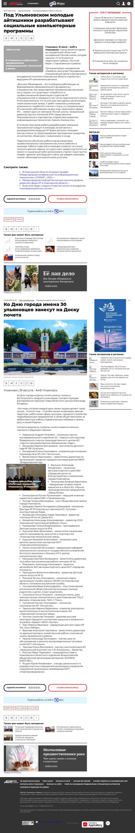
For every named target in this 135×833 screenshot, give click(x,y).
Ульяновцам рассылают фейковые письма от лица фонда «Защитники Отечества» (110, 30)
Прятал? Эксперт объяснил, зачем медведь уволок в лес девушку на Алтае (114, 377)
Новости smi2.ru (12, 292)
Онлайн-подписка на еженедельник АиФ (110, 781)
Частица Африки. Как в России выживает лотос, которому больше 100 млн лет (114, 369)
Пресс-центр (48, 781)
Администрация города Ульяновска (18, 377)
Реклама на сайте (54, 784)
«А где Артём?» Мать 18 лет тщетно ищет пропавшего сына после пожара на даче (114, 96)
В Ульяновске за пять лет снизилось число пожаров (110, 62)
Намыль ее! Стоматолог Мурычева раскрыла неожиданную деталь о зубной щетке (114, 88)
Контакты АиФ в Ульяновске (32, 784)
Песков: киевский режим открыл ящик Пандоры (113, 136)
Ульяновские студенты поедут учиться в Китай (27, 256)
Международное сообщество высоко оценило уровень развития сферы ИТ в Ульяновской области (51, 181)
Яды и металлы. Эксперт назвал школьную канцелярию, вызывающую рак (113, 386)
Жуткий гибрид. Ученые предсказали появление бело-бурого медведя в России (115, 114)
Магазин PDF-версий (81, 781)
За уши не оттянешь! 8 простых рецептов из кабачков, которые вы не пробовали (115, 395)
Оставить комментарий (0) (67, 199)
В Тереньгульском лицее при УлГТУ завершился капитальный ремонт (110, 51)
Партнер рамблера (72, 823)
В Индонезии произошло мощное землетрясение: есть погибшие (114, 171)
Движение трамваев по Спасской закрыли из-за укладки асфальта (110, 41)
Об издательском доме (30, 781)
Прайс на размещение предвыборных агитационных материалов (92, 784)
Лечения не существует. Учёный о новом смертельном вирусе (114, 403)
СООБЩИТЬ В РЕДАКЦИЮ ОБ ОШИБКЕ (34, 787)
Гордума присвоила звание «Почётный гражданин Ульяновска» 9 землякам (26, 737)
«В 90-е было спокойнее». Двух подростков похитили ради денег (114, 78)
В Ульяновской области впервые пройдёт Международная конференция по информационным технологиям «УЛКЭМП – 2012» (49, 175)
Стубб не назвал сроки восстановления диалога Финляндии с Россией (115, 164)
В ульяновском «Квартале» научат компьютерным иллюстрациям (71, 239)
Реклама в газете (63, 781)
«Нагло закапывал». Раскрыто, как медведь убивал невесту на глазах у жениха (115, 123)
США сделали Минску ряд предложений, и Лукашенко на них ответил (114, 155)
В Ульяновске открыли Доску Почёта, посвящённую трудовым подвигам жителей (70, 729)
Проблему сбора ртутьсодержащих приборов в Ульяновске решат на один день (28, 249)
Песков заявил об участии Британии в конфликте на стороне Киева (115, 145)
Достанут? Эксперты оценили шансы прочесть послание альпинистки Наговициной (115, 105)
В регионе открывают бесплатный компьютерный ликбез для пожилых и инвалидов (29, 240)
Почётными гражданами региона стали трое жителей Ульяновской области (29, 729)
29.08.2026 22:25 (10, 300)
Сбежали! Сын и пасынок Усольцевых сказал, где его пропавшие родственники (115, 360)
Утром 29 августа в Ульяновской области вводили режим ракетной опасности (110, 20)
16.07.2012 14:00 (10, 11)
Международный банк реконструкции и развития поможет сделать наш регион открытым (69, 250)
